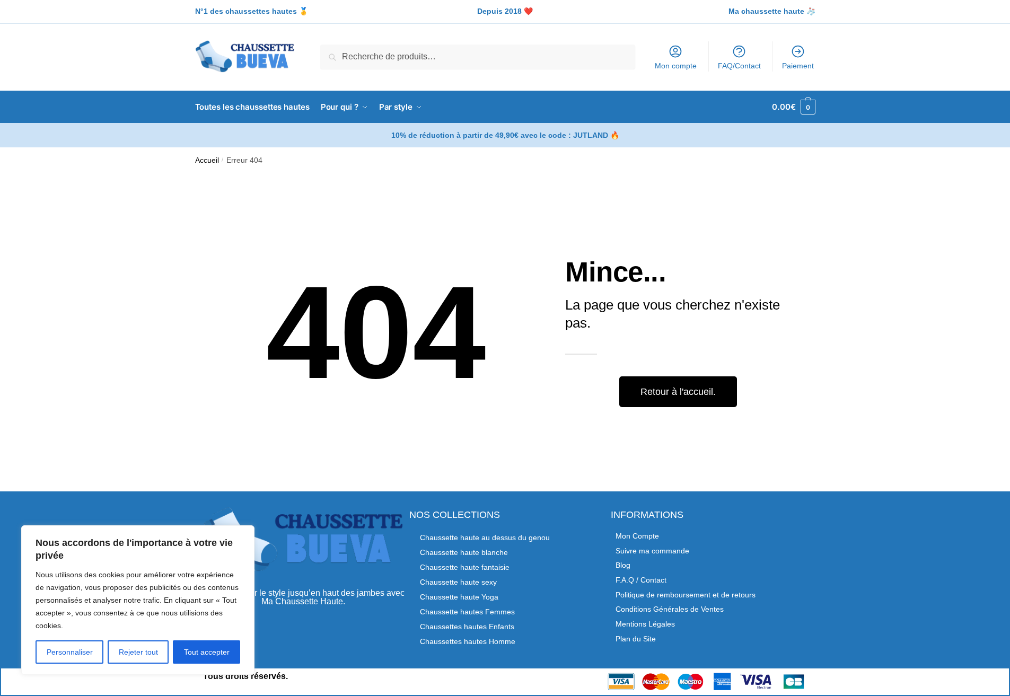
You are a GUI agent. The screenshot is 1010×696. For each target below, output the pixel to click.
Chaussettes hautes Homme (467, 641)
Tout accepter (207, 652)
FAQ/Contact (739, 65)
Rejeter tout (138, 652)
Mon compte (676, 65)
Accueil (207, 160)
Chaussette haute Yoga (459, 597)
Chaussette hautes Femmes (467, 611)
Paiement (798, 65)
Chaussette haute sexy (458, 582)
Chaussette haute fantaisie (465, 567)
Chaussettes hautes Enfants (467, 626)
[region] (137, 600)
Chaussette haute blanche (464, 552)
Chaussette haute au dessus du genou (485, 537)
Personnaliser (70, 652)
